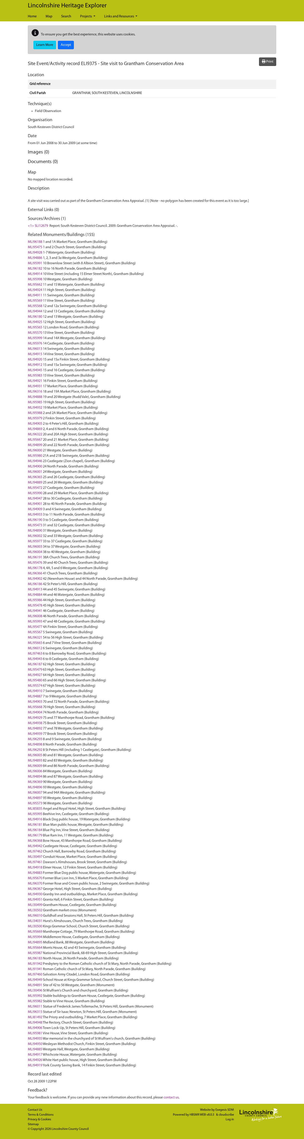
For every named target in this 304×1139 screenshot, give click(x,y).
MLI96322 (35, 434)
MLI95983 (35, 375)
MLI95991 (35, 263)
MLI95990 (35, 493)
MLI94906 (35, 1028)
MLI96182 (35, 268)
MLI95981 (35, 1033)
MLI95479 (35, 670)
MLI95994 (35, 937)
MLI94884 (35, 595)
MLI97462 (35, 851)
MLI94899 (35, 445)
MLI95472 (35, 488)
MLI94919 (35, 1065)
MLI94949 (35, 980)
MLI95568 (35, 306)
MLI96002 (35, 536)
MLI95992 (35, 996)
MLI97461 (35, 862)
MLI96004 (35, 552)
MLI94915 (35, 354)
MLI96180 (35, 317)
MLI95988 (35, 413)
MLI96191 (35, 557)
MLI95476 (35, 563)
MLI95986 (35, 600)
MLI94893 (35, 760)
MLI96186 (35, 584)
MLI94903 (35, 702)
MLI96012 (35, 648)
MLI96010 (35, 916)
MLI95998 (35, 279)
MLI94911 (35, 295)
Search (66, 16)
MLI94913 (35, 589)
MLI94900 (35, 466)
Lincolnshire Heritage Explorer (67, 6)
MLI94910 (35, 691)
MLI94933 (35, 514)
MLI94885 (35, 1049)
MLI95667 (35, 440)
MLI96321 (35, 637)
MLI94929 (35, 718)
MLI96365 (35, 477)
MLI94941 (35, 611)
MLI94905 (35, 424)
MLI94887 (35, 696)
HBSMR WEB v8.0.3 (202, 1114)
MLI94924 (35, 290)
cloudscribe (226, 1114)
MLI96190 (35, 520)
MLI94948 (35, 1022)
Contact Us (35, 1110)
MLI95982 (35, 1001)
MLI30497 (35, 857)
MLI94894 (35, 776)
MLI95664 (35, 948)
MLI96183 (35, 958)
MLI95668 (35, 707)
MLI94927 (35, 675)
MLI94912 (35, 365)
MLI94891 (35, 985)
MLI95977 (35, 541)
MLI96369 (35, 782)
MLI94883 (35, 873)
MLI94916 (35, 819)
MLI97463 (35, 654)
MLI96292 (35, 750)
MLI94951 (35, 899)
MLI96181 (35, 825)
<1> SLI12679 (38, 226)
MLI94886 (35, 258)
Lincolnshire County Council (70, 1129)
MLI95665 (35, 643)
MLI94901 (35, 504)
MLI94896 (35, 787)
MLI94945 (35, 370)
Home (32, 16)
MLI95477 (35, 627)
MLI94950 (35, 1044)
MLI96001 (35, 472)
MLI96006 (35, 771)
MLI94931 (35, 386)
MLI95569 (35, 301)
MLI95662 (35, 285)
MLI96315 (35, 1012)
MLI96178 (35, 568)
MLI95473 (35, 525)
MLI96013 (35, 349)
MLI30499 (35, 905)
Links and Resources (119, 16)
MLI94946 (35, 461)
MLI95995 (35, 814)
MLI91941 (35, 969)
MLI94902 (35, 579)
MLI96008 (35, 616)
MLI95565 (35, 327)
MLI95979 (35, 418)
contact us (171, 1097)
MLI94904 (35, 712)
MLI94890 (35, 531)
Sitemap (33, 1124)
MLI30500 (35, 926)
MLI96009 (35, 766)
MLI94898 (35, 744)
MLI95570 (35, 333)
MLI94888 (35, 397)
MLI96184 (35, 830)
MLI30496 (35, 990)
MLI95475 (35, 247)
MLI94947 (35, 498)
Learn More (44, 45)
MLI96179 (35, 835)
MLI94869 (35, 429)
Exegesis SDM (224, 1110)
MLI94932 (35, 408)
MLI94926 (35, 1060)
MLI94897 (35, 798)
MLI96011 (35, 1006)
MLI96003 (35, 547)
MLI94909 (35, 509)
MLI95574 (35, 686)
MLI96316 (35, 391)
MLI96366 (35, 573)
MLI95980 (35, 456)
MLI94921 (35, 381)
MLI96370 (35, 883)
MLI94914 (35, 274)
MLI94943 (35, 659)
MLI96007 (35, 793)
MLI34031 (35, 921)
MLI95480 (35, 680)
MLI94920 (35, 359)
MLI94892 (35, 728)
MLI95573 (35, 803)
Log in (230, 1119)
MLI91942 (35, 964)
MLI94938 (35, 723)
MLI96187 (35, 664)
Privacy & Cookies (39, 1119)
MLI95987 (35, 953)
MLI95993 (35, 621)
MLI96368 (35, 841)
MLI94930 (35, 894)
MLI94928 (35, 252)
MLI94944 (35, 311)
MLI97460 (35, 974)
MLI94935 (35, 1039)
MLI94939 (35, 734)
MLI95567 (35, 632)
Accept (66, 45)
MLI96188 (35, 242)
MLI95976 (35, 343)
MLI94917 (35, 1055)
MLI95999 (35, 338)
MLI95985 (35, 402)
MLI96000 (35, 450)
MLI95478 (35, 605)
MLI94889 (35, 482)
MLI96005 (35, 755)
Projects (86, 16)
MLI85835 (35, 809)
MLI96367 (35, 889)
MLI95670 (35, 878)
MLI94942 (35, 846)
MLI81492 (35, 1017)
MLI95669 (35, 932)
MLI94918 (35, 867)
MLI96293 (35, 739)
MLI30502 (35, 910)
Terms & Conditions (41, 1114)
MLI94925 (35, 322)
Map (49, 16)
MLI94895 (35, 942)
